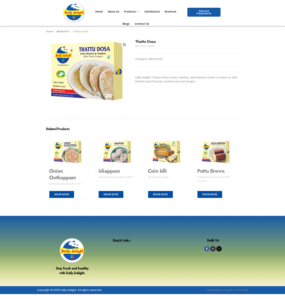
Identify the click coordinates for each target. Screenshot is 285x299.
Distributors (152, 11)
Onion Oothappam (62, 174)
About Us (113, 11)
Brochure (170, 11)
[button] (124, 45)
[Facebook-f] (206, 248)
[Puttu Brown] (216, 152)
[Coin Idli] (167, 152)
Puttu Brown (210, 171)
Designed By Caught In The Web (227, 290)
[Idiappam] (117, 152)
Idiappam (109, 171)
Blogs (126, 24)
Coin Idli (157, 171)
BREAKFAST (63, 31)
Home (99, 11)
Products (130, 11)
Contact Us (142, 24)
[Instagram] (213, 248)
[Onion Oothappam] (68, 152)
